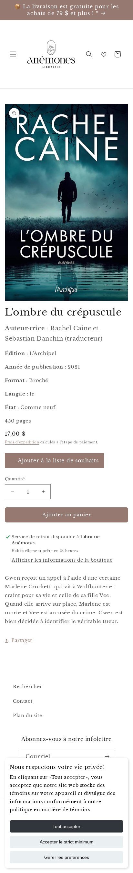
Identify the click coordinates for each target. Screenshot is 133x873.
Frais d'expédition (22, 442)
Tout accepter (66, 826)
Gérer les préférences (66, 857)
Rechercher (27, 687)
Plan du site (27, 715)
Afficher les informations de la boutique (62, 560)
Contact (22, 701)
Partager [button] (22, 640)
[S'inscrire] (107, 756)
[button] (13, 54)
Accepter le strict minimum (67, 841)
